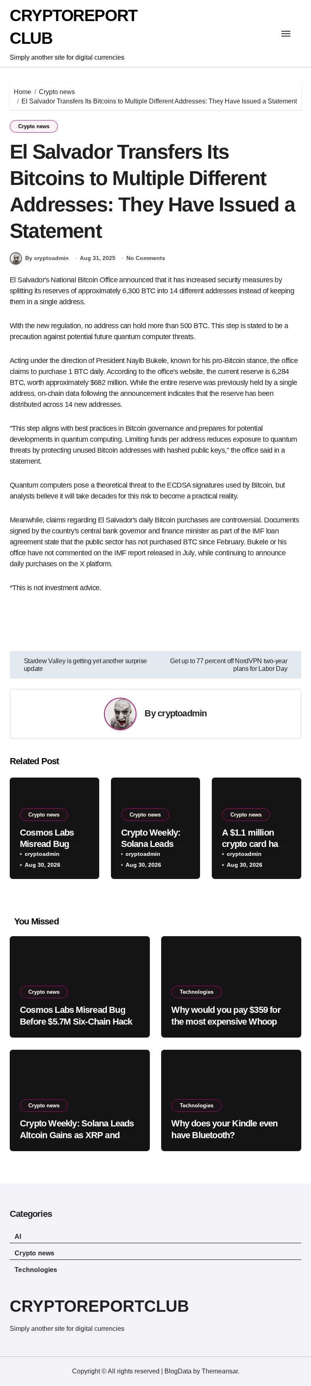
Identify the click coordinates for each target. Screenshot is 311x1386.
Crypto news (33, 126)
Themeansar (220, 1371)
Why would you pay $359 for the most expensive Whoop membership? (225, 1021)
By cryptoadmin (47, 258)
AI (18, 1236)
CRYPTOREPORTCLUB (99, 1306)
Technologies (196, 992)
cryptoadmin (182, 713)
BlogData (178, 1371)
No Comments (145, 258)
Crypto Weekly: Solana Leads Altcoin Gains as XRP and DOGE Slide (77, 1135)
